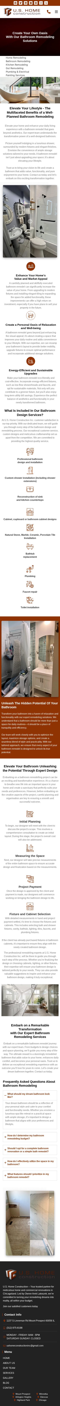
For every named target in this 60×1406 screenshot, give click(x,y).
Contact (8, 1387)
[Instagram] (41, 3)
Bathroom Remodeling (18, 61)
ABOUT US (9, 1362)
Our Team (9, 1367)
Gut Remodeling (14, 68)
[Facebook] (15, 3)
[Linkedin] (25, 3)
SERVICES (8, 1372)
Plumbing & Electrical (17, 71)
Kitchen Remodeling (17, 64)
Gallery (8, 1377)
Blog (6, 1382)
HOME (6, 1358)
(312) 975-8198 (49, 11)
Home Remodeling (16, 57)
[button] (30, 1095)
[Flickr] (30, 3)
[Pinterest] (36, 3)
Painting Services (15, 75)
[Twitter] (20, 3)
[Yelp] (46, 3)
